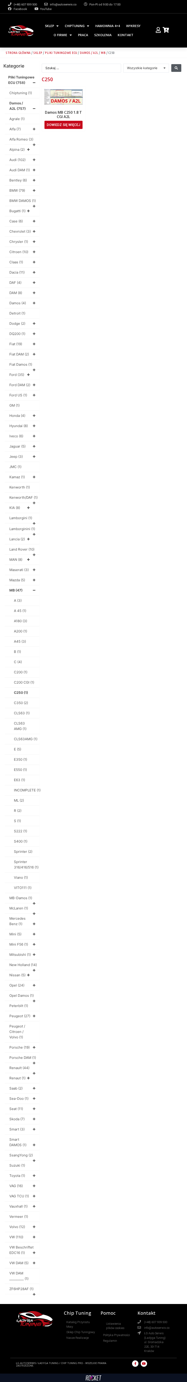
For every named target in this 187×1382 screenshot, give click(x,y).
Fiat (15, 344)
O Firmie (60, 35)
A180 (20, 621)
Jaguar (17, 446)
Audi (17, 160)
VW (16, 1237)
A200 (20, 631)
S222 (20, 831)
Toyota (17, 1175)
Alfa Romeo (21, 139)
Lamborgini (20, 518)
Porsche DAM (22, 1057)
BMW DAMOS (22, 201)
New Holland (23, 965)
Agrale (17, 119)
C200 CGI (24, 682)
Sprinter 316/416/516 (26, 864)
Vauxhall (18, 1206)
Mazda (17, 580)
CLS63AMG (25, 739)
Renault (19, 1068)
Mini (15, 934)
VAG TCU (19, 1196)
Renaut (17, 1078)
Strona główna (18, 53)
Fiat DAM (19, 354)
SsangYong (21, 1155)
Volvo (17, 1227)
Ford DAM (19, 385)
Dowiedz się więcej (63, 125)
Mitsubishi (20, 954)
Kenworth (19, 487)
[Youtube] (144, 1363)
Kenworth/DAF (23, 497)
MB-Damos (20, 898)
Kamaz (17, 477)
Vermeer (18, 1216)
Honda (17, 415)
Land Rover (21, 549)
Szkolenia (103, 35)
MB (103, 53)
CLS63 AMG (20, 726)
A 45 (20, 611)
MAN (15, 559)
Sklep (49, 26)
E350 (20, 759)
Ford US (18, 395)
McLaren (18, 908)
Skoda (17, 1119)
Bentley (18, 180)
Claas (16, 262)
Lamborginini (22, 529)
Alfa (15, 129)
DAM (15, 293)
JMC (15, 467)
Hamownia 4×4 (107, 26)
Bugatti (17, 211)
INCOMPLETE (26, 790)
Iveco (16, 436)
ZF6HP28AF (21, 1289)
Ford (16, 375)
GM (14, 405)
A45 (20, 641)
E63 (19, 780)
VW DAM (19, 1263)
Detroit (17, 313)
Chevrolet (20, 231)
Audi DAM (19, 170)
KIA (14, 508)
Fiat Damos (20, 364)
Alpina (17, 149)
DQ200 (17, 334)
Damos (17, 303)
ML (19, 800)
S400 (20, 841)
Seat (16, 1109)
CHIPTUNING (75, 26)
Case (16, 221)
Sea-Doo (19, 1098)
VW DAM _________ (19, 1276)
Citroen (18, 252)
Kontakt (125, 35)
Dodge (17, 323)
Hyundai (18, 426)
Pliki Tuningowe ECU (61, 53)
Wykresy (133, 26)
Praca (83, 35)
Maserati (19, 570)
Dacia (17, 272)
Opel (16, 985)
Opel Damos (21, 995)
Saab (16, 1088)
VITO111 (22, 888)
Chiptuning (20, 93)
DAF (15, 282)
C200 (20, 672)
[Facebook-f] (135, 1363)
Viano (21, 877)
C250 (21, 692)
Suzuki (17, 1165)
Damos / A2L (89, 53)
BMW (17, 190)
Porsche (19, 1047)
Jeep (16, 456)
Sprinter (23, 851)
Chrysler (18, 241)
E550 (20, 770)
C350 (21, 703)
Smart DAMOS (17, 1142)
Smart (17, 1129)
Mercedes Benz (17, 921)
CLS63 (22, 713)
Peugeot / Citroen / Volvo (17, 1031)
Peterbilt (18, 1006)
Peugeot (19, 1016)
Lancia (17, 539)
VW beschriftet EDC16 (21, 1250)
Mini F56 (18, 944)
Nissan (17, 975)
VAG (16, 1186)
